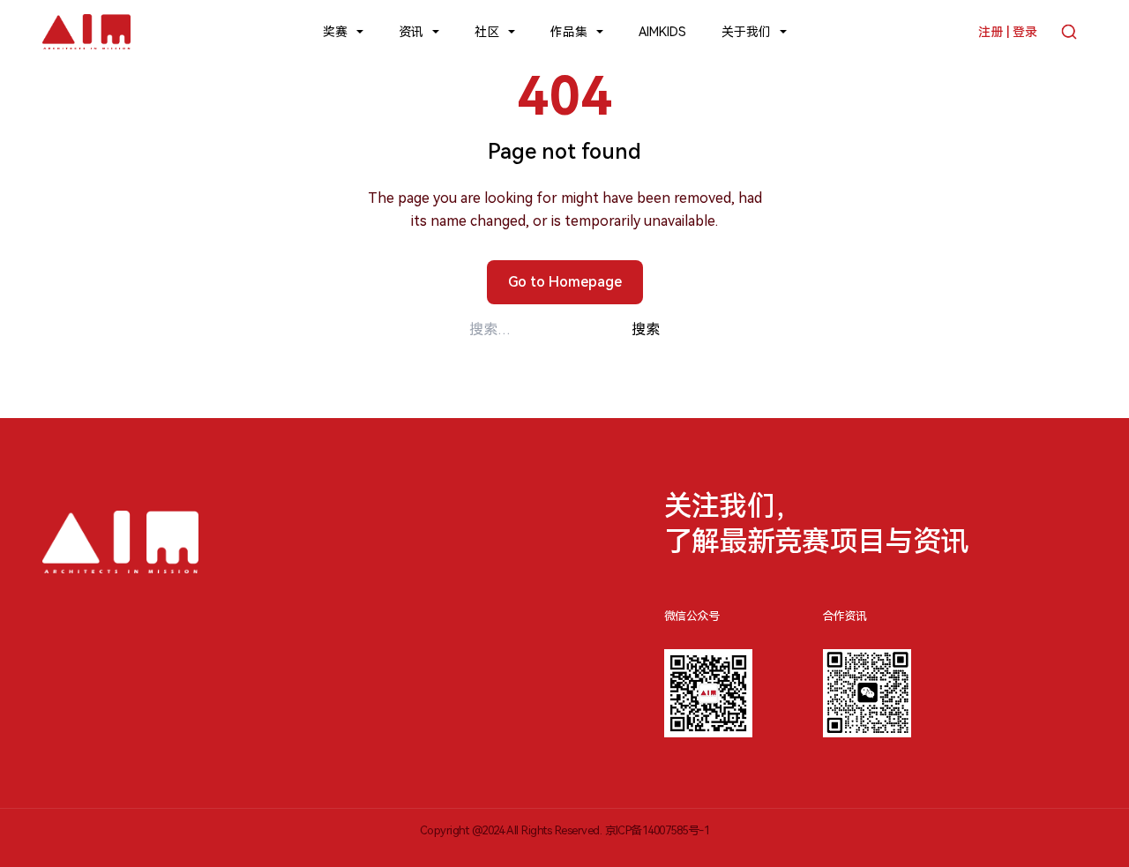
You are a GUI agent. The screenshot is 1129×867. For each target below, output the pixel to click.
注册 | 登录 (1007, 32)
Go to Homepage (565, 281)
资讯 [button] (411, 32)
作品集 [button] (568, 32)
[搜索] (1069, 31)
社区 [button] (487, 32)
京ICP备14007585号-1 (657, 830)
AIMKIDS (662, 32)
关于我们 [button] (746, 32)
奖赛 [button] (335, 32)
